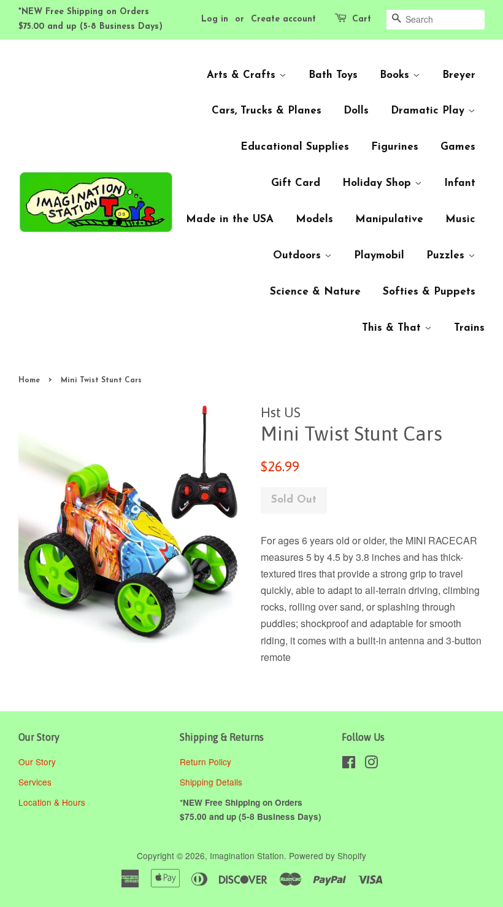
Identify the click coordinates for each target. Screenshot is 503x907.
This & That (393, 328)
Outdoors (298, 255)
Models (314, 219)
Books (396, 75)
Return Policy (207, 761)
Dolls (356, 111)
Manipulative (389, 219)
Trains (469, 328)
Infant (459, 183)
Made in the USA (230, 219)
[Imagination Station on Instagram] (371, 764)
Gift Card (295, 183)
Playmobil (379, 255)
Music (460, 219)
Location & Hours (51, 802)
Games (457, 147)
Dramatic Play (429, 111)
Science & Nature (315, 292)
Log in (214, 19)
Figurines (394, 147)
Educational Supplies (294, 147)
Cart (361, 19)
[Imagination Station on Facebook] (349, 764)
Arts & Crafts (243, 75)
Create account (283, 19)
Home (29, 380)
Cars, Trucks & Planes (266, 111)
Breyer (458, 75)
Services (35, 782)
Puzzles (447, 255)
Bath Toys (333, 75)
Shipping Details (212, 782)
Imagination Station (247, 855)
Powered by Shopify (327, 855)
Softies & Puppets (429, 292)
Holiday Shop (378, 183)
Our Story (37, 761)
